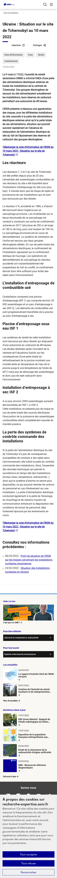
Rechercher (45, 4)
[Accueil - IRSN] (9, 4)
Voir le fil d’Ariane (10, 13)
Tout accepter (28, 854)
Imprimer (16, 45)
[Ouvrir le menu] (51, 4)
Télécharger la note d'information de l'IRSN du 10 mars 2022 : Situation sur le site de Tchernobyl (28, 151)
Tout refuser (28, 863)
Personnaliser (28, 872)
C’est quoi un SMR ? (11, 622)
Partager (37, 45)
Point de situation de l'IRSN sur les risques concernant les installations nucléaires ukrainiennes (28, 559)
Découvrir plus (9, 776)
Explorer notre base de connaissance (20, 654)
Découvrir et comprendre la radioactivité (21, 638)
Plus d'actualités (10, 701)
